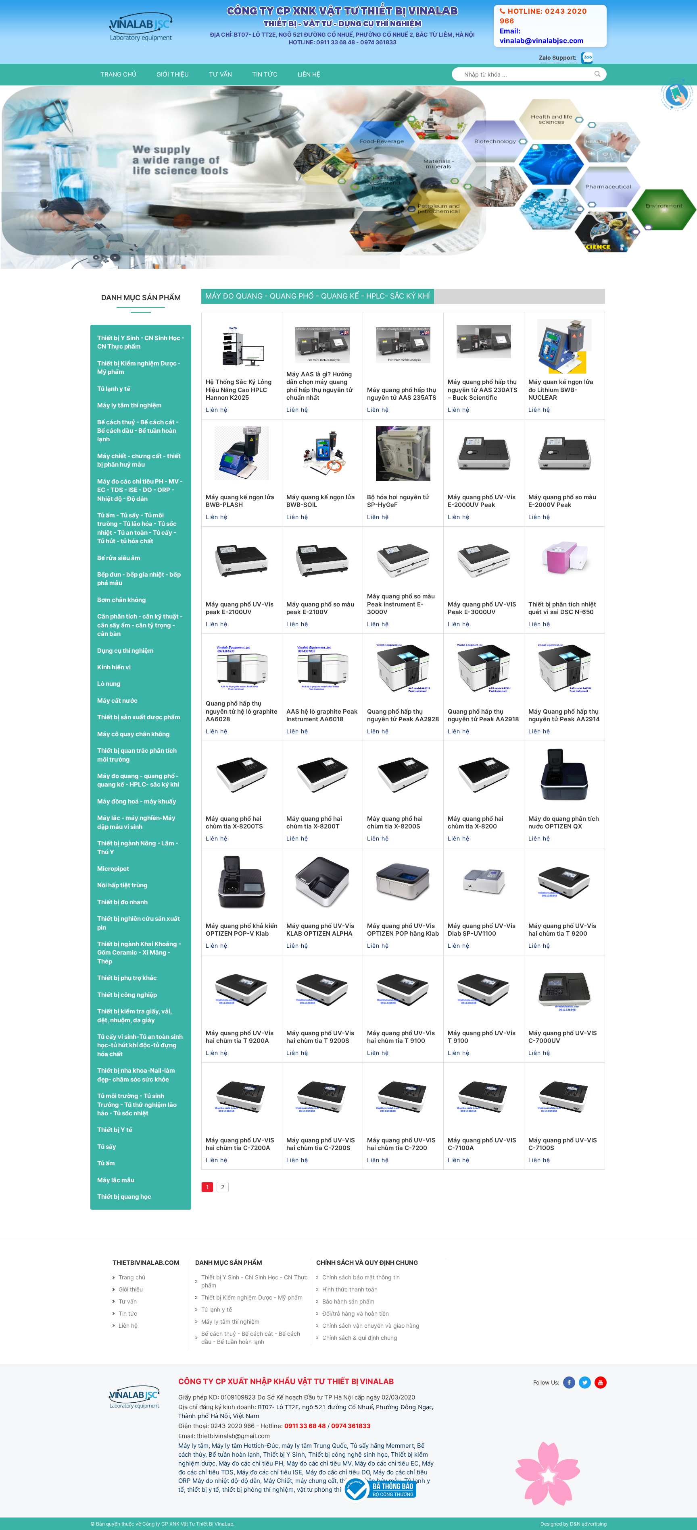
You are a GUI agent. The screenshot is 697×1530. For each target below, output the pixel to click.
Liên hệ (309, 74)
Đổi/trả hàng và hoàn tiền (355, 1315)
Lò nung (109, 686)
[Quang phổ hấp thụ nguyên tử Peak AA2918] (484, 670)
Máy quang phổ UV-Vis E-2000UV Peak (481, 503)
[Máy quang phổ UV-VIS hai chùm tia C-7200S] (322, 1099)
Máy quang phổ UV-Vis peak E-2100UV (239, 611)
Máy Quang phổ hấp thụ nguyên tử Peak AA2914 (564, 718)
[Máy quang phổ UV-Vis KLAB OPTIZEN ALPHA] (322, 885)
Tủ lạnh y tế (113, 391)
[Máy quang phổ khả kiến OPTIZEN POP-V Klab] (242, 885)
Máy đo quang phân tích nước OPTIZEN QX (563, 825)
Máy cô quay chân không (133, 736)
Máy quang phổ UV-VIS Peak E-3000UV (482, 611)
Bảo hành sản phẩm (348, 1303)
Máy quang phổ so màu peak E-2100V (320, 611)
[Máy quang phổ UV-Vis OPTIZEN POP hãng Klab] (403, 885)
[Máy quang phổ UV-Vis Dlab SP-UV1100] (484, 885)
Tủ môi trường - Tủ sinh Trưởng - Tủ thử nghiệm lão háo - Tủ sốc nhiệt (137, 1106)
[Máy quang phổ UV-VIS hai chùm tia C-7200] (403, 1099)
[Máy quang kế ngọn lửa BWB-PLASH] (242, 456)
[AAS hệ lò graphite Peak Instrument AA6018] (322, 670)
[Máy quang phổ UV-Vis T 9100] (484, 992)
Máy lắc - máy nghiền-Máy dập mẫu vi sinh (136, 824)
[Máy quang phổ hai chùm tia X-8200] (484, 777)
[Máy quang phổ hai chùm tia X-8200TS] (242, 777)
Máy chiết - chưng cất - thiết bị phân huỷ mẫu (139, 463)
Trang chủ (118, 74)
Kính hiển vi (114, 669)
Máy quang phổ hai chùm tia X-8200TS (234, 825)
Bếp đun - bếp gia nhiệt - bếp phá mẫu (139, 581)
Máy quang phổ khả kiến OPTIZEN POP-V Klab (242, 932)
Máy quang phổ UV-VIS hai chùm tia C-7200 (401, 1146)
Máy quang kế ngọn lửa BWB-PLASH (240, 503)
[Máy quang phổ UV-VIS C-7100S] (564, 1099)
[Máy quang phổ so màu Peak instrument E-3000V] (403, 563)
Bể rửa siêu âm (118, 560)
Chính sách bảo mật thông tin (361, 1279)
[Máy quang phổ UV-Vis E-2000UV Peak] (484, 456)
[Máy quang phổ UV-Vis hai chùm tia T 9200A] (242, 992)
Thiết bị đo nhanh (122, 904)
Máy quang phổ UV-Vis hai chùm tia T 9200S (320, 1039)
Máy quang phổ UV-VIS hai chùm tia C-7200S (320, 1146)
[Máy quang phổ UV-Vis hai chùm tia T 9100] (403, 992)
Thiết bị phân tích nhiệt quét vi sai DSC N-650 (562, 611)
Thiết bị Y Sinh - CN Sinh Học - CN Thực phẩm (140, 344)
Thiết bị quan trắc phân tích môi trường (137, 757)
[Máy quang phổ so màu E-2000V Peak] (564, 456)
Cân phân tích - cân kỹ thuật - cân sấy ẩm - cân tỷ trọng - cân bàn (140, 627)
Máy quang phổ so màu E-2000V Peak (562, 503)
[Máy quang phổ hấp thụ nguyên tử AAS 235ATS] (403, 349)
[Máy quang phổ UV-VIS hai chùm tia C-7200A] (242, 1099)
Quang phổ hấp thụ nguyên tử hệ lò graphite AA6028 (242, 713)
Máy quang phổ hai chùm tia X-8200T (314, 825)
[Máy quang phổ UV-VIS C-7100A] (484, 1099)
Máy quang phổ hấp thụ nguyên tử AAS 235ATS (401, 396)
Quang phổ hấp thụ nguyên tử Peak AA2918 (483, 718)
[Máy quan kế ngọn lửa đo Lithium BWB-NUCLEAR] (564, 349)
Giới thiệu (173, 74)
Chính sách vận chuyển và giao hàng (370, 1327)
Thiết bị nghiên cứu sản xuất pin (138, 925)
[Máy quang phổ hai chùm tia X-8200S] (403, 777)
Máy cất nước (117, 703)
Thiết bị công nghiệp (127, 997)
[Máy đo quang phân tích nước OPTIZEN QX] (564, 777)
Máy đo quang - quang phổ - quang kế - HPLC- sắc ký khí (138, 782)
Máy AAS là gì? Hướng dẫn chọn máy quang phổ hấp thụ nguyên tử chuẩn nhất (319, 388)
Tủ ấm (106, 1165)
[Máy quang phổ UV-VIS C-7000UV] (564, 992)
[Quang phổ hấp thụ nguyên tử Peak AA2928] (403, 670)
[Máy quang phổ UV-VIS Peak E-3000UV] (484, 563)
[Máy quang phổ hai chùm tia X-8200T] (322, 777)
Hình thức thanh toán (350, 1291)
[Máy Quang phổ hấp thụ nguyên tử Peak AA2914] (564, 670)
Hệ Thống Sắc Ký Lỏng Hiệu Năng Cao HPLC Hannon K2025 (238, 392)
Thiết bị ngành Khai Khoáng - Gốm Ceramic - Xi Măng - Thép (139, 954)
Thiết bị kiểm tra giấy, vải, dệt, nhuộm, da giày (134, 1018)
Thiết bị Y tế (114, 1132)
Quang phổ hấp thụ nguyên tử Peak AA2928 (403, 718)
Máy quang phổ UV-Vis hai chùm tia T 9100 (401, 1039)
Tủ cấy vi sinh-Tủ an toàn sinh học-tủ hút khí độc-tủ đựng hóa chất (140, 1047)
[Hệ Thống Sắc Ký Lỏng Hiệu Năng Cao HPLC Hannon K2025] (242, 349)
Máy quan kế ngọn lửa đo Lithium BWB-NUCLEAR (560, 392)
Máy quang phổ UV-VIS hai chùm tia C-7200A (240, 1146)
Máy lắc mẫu (115, 1182)
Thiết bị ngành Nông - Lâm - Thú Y (137, 850)
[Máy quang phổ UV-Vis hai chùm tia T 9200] (564, 885)
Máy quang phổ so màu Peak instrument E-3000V (401, 606)
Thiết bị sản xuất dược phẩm (138, 719)
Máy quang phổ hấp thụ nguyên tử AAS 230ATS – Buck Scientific (483, 392)
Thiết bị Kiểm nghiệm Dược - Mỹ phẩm (139, 370)
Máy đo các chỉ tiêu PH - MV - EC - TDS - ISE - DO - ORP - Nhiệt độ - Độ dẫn (140, 492)
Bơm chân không (121, 602)
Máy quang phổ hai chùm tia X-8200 (475, 825)
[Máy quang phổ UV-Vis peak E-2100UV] (242, 563)
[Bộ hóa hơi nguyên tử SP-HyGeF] (403, 456)
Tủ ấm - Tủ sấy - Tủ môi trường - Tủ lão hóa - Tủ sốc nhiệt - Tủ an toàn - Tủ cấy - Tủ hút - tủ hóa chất (137, 530)
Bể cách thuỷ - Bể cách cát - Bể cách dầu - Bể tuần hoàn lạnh (138, 433)
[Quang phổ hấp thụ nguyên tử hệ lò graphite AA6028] (242, 670)
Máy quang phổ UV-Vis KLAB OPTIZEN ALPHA (320, 932)
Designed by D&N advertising (573, 1526)
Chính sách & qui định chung (359, 1340)
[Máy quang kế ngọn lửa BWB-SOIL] (322, 456)
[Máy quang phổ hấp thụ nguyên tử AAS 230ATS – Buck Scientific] (484, 349)
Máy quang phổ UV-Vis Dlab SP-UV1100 (481, 932)
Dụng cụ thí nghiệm (125, 653)
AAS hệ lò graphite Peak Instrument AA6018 (322, 718)
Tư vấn (220, 74)
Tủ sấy (106, 1149)
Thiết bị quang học (124, 1199)
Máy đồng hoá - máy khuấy (136, 804)
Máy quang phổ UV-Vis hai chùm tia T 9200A (239, 1039)
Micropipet (113, 871)
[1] (597, 74)
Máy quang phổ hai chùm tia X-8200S (395, 825)
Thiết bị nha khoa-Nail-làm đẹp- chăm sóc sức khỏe (136, 1077)
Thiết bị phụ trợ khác (127, 980)
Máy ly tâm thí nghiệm (129, 407)
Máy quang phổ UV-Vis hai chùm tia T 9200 (562, 932)
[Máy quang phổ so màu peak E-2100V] (322, 563)
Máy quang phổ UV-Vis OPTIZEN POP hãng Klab (403, 932)
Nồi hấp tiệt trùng (122, 887)
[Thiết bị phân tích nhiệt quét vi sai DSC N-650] (564, 563)
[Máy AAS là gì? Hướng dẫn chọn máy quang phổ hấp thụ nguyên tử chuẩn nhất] (322, 349)
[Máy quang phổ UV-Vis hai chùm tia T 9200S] (322, 992)
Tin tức (265, 74)
